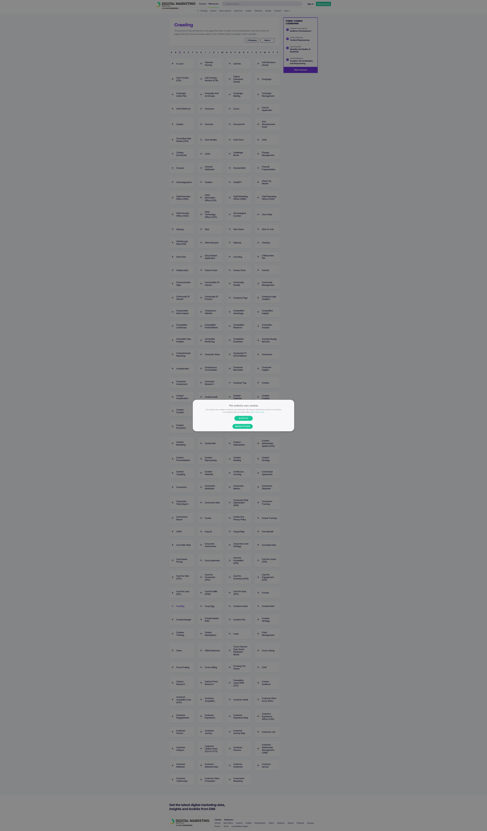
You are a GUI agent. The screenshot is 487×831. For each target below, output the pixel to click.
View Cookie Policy (257, 412)
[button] (243, 426)
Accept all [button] (243, 418)
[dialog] (243, 415)
